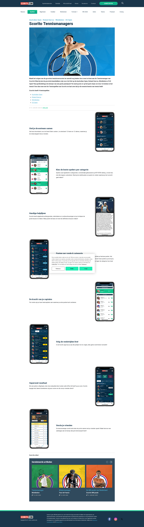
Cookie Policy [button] (54, 264)
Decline (72, 268)
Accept (85, 268)
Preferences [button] (84, 264)
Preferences (58, 268)
